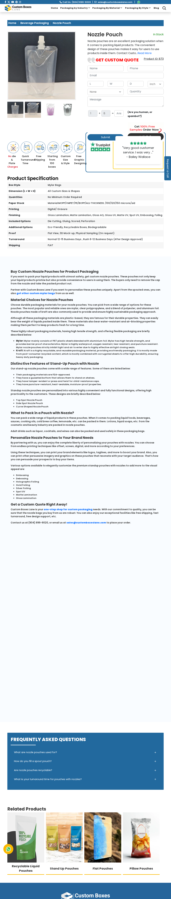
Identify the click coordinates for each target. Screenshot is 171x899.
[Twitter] (9, 2)
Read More (144, 53)
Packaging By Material (106, 8)
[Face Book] (5, 2)
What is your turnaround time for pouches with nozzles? (48, 779)
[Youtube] (13, 2)
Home (54, 8)
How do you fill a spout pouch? (33, 761)
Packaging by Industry (74, 8)
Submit (105, 137)
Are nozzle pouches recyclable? (33, 770)
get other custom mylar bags (36, 293)
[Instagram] (20, 2)
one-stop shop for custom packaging (68, 509)
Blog (156, 8)
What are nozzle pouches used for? (35, 752)
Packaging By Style (137, 8)
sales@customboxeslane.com (115, 2)
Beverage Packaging (34, 23)
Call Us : (76, 2)
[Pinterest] (16, 2)
